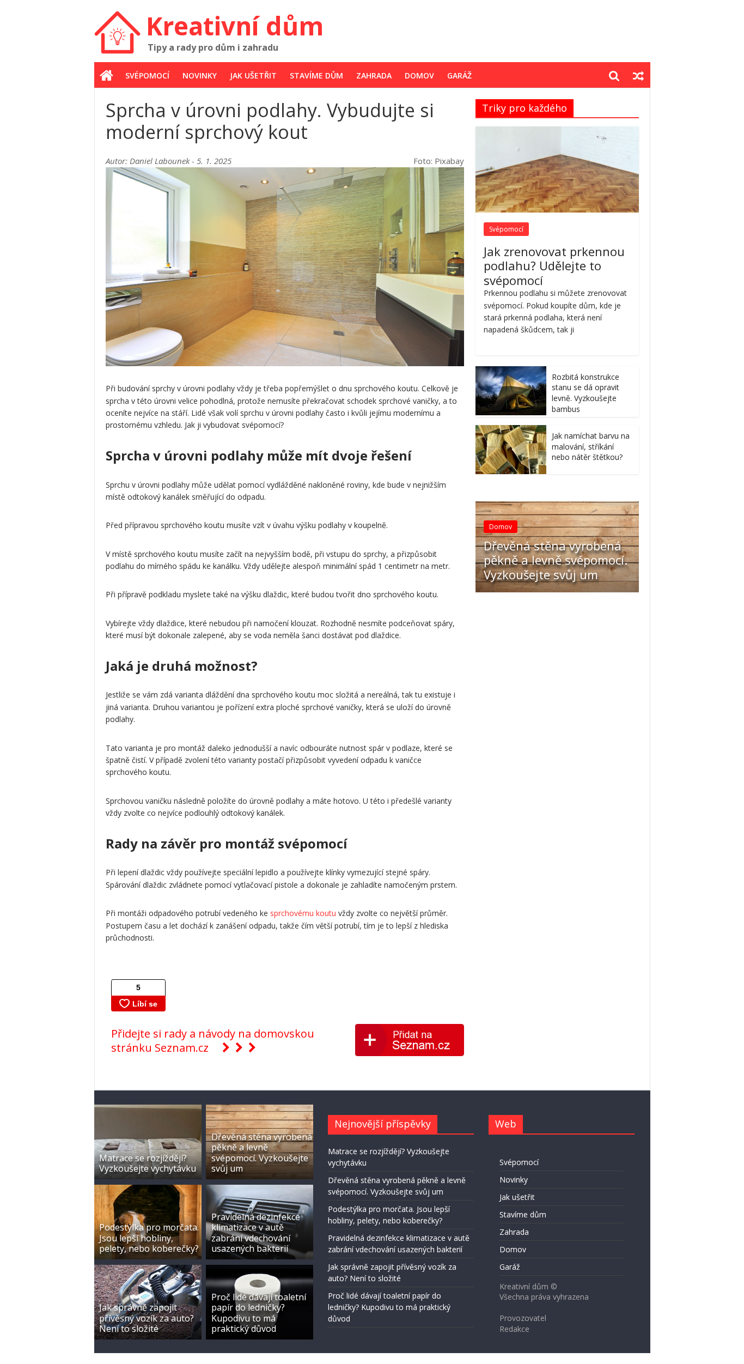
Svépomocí (147, 75)
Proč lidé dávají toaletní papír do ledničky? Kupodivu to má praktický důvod (258, 1313)
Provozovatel (522, 1318)
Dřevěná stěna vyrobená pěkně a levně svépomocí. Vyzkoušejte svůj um (555, 560)
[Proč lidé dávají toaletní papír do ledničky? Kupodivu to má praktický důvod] (259, 1270)
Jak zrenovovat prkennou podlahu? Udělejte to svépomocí (554, 265)
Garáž (459, 75)
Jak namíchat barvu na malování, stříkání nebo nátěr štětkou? (591, 446)
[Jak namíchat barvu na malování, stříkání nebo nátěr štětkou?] (510, 431)
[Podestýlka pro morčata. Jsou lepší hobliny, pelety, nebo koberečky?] (148, 1190)
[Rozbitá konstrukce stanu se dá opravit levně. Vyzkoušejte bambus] (510, 372)
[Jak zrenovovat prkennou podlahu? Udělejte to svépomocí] (557, 132)
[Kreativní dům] (106, 75)
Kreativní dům (235, 26)
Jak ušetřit (253, 75)
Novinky (199, 75)
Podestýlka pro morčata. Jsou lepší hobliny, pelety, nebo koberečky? (149, 1237)
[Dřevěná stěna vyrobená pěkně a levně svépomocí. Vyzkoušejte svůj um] (557, 507)
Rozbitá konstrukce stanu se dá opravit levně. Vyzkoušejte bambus (585, 393)
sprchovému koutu (303, 913)
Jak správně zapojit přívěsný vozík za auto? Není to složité (146, 1317)
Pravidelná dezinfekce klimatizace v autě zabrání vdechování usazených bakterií (255, 1232)
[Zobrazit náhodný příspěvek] (638, 75)
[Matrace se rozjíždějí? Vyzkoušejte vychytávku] (148, 1110)
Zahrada (374, 75)
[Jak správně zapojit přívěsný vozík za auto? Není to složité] (148, 1270)
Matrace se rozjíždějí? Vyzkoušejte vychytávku (147, 1163)
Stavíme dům (316, 75)
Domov (419, 75)
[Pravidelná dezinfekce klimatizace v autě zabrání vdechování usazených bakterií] (259, 1190)
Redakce (514, 1329)
